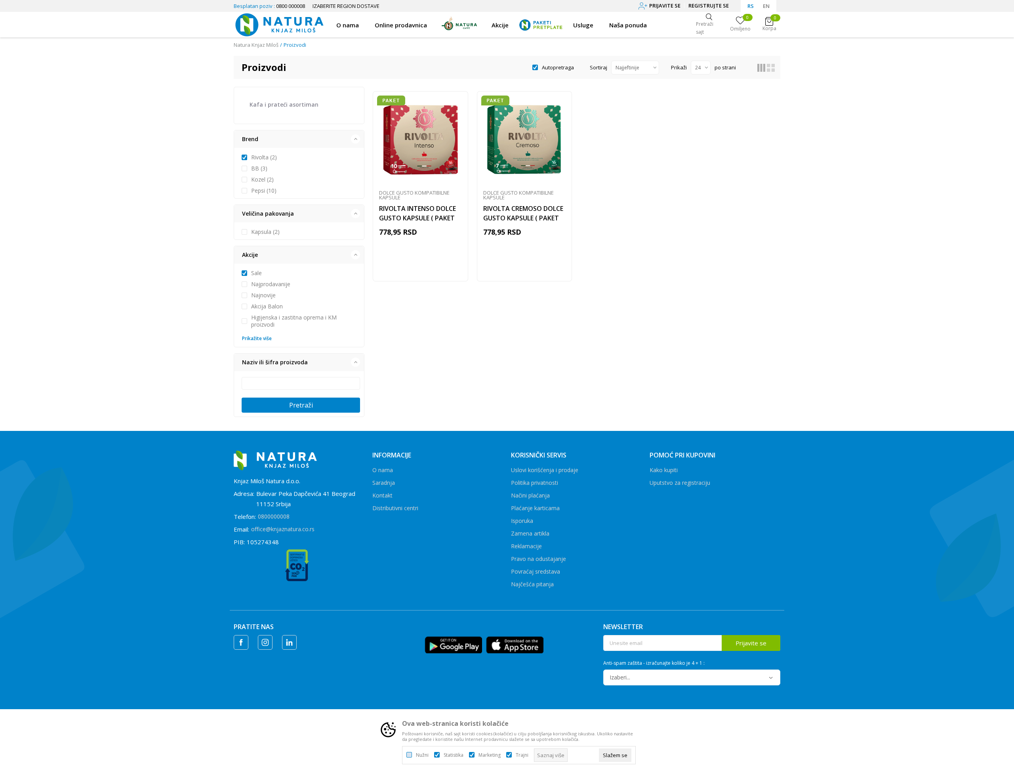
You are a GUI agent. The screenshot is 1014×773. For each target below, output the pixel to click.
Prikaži (679, 67)
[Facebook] (241, 642)
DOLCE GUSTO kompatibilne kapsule (414, 195)
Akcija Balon (267, 306)
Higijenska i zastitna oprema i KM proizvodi (294, 321)
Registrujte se (708, 5)
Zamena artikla (530, 533)
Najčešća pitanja (532, 584)
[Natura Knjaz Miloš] (279, 23)
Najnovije (263, 295)
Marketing (489, 755)
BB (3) (259, 168)
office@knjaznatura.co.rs (282, 529)
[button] (299, 139)
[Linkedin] (289, 642)
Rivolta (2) (264, 157)
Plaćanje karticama (535, 508)
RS (750, 6)
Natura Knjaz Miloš (256, 44)
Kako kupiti (664, 470)
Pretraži (301, 405)
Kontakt (382, 495)
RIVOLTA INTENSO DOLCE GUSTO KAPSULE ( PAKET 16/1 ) (417, 218)
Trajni (522, 755)
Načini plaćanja (530, 495)
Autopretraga (558, 67)
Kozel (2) (262, 179)
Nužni (422, 755)
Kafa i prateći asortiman (284, 104)
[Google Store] (453, 644)
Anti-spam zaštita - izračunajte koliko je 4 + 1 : (654, 663)
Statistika (453, 755)
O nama (382, 470)
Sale (256, 273)
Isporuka (522, 520)
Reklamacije (526, 546)
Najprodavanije (270, 284)
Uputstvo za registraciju (680, 482)
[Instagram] (265, 642)
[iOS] (514, 644)
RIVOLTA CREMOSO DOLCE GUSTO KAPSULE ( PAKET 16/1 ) (523, 218)
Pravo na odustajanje (538, 559)
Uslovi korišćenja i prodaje (544, 470)
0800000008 (274, 516)
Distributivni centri (395, 508)
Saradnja (383, 482)
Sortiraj (598, 67)
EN (766, 6)
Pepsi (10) (263, 190)
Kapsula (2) (265, 231)
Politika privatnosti (534, 482)
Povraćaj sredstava (535, 571)
